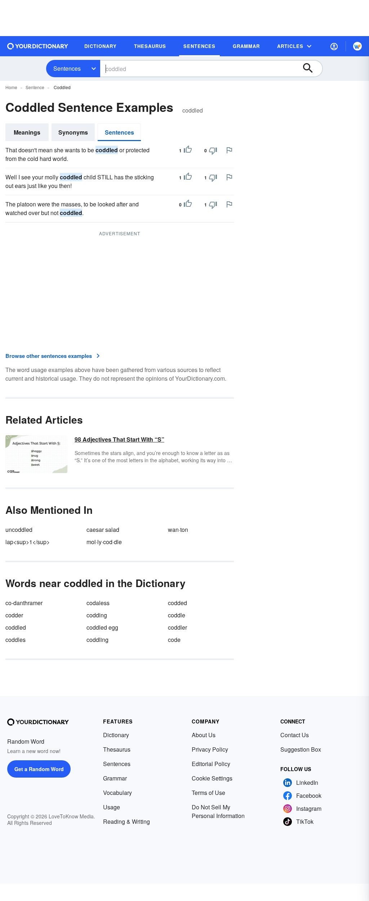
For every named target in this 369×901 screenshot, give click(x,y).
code (174, 639)
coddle (176, 615)
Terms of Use (208, 792)
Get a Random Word (39, 769)
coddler (177, 627)
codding (96, 615)
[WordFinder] (357, 46)
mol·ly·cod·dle (104, 542)
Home (11, 87)
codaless (98, 603)
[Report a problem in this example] (229, 150)
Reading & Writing (126, 821)
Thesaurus (116, 749)
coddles (15, 639)
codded (177, 603)
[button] (334, 46)
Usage (111, 807)
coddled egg (102, 627)
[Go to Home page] (37, 46)
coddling (97, 639)
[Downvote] (213, 150)
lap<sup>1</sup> (27, 542)
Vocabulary (117, 792)
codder (14, 615)
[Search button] (311, 68)
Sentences (67, 68)
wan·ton (178, 529)
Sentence (35, 87)
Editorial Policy (211, 764)
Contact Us (294, 735)
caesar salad (102, 529)
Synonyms (73, 132)
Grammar (115, 778)
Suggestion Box (300, 749)
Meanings (27, 132)
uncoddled (18, 529)
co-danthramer (24, 603)
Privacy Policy (210, 749)
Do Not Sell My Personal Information (218, 811)
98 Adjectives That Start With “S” (119, 439)
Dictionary (116, 735)
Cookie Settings (212, 778)
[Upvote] (187, 150)
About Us (203, 735)
